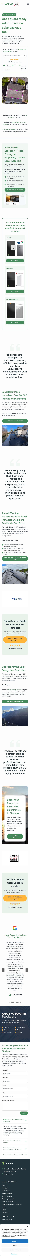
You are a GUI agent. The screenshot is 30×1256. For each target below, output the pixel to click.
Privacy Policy (14, 1254)
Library (4, 1210)
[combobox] (15, 55)
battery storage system (14, 690)
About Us (5, 1188)
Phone (4, 1085)
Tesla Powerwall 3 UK (8, 1202)
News (3, 1207)
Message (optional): (8, 1100)
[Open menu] (27, 4)
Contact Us (5, 1212)
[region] (15, 599)
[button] (27, 1226)
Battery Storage (7, 1196)
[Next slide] (27, 970)
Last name (5, 1078)
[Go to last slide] (3, 970)
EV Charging (5, 1191)
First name (5, 1070)
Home (4, 1185)
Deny (15, 1245)
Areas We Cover (7, 1220)
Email (3, 1093)
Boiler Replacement (8, 1199)
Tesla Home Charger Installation (12, 1204)
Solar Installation (7, 1193)
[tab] (11, 1002)
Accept (15, 1241)
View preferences (15, 1250)
